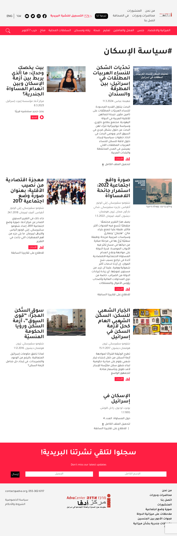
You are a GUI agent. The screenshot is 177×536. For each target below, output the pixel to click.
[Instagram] (39, 16)
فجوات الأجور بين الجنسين (155, 518)
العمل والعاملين (123, 30)
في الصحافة (121, 16)
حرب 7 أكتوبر (29, 30)
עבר (18, 16)
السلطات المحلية (60, 30)
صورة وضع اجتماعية (159, 509)
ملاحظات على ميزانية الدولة (154, 514)
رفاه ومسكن (82, 30)
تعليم (106, 30)
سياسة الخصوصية (16, 500)
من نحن (150, 11)
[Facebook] (45, 16)
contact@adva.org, (17, 491)
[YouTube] (27, 16)
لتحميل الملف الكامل (117, 164)
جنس (140, 30)
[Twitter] (33, 16)
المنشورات (134, 11)
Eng (9, 16)
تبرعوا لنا (101, 16)
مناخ (42, 30)
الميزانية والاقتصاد (158, 30)
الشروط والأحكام (15, 504)
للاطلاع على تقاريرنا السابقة (113, 294)
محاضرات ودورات (143, 16)
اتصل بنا (149, 20)
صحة (97, 30)
